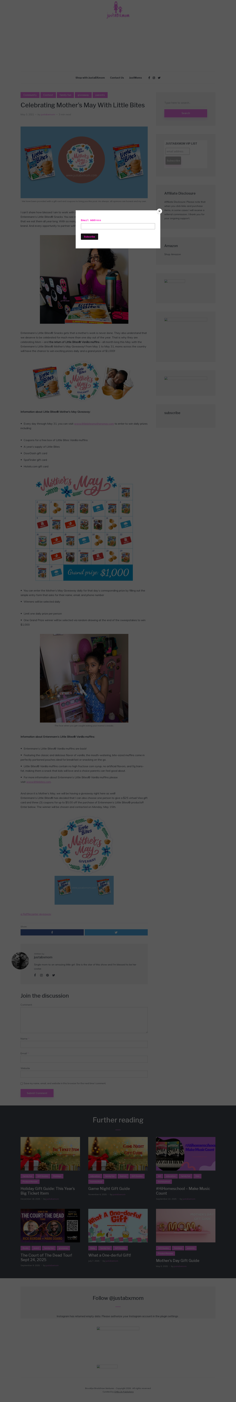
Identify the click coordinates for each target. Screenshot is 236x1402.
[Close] (159, 211)
